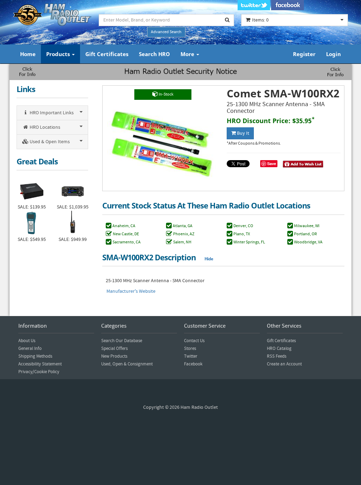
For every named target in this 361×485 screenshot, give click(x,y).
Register (304, 53)
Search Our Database (121, 341)
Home (28, 53)
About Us (26, 341)
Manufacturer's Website (130, 291)
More (188, 53)
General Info (30, 348)
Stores (190, 348)
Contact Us (194, 341)
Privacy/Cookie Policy (38, 372)
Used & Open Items (49, 142)
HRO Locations (44, 127)
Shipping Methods (35, 356)
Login (333, 53)
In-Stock (165, 94)
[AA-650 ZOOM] (32, 223)
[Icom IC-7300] (73, 190)
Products (58, 53)
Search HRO (154, 53)
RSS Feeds (276, 356)
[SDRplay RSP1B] (32, 190)
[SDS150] (73, 223)
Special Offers (114, 348)
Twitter (190, 356)
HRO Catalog (279, 348)
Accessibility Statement (40, 364)
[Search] (227, 20)
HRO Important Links (51, 113)
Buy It (242, 133)
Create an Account (284, 364)
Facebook (193, 364)
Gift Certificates (106, 53)
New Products (114, 356)
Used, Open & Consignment (127, 364)
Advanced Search (166, 32)
